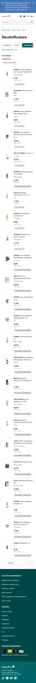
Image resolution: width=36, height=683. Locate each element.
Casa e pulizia (16, 30)
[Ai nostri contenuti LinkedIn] (15, 678)
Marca (17, 45)
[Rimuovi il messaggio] (33, 2)
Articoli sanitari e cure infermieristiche (14, 597)
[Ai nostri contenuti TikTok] (3, 678)
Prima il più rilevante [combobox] (9, 63)
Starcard (4, 615)
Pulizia (24, 30)
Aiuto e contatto (7, 611)
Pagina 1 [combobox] (11, 563)
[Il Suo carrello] (24, 16)
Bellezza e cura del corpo (10, 584)
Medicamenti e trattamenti (10, 580)
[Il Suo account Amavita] (20, 16)
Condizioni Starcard (8, 636)
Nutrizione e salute (8, 588)
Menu (32, 16)
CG (3, 632)
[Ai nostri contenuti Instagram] (7, 678)
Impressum (5, 624)
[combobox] (15, 22)
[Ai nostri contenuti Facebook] (11, 678)
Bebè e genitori (7, 592)
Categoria (7, 45)
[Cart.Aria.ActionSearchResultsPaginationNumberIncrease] (32, 563)
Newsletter (5, 620)
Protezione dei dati (8, 628)
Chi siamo (5, 640)
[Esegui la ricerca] (32, 22)
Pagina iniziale (6, 30)
